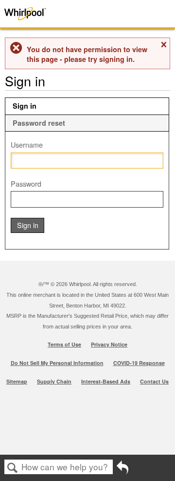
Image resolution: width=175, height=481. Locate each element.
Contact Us (154, 381)
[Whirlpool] (35, 13)
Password (26, 183)
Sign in (24, 106)
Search (12, 467)
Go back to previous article (122, 470)
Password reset (39, 123)
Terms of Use (64, 344)
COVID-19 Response (139, 362)
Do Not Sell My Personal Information (57, 362)
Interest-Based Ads (105, 381)
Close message (163, 44)
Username (27, 144)
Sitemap (16, 381)
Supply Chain (54, 381)
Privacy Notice (109, 344)
